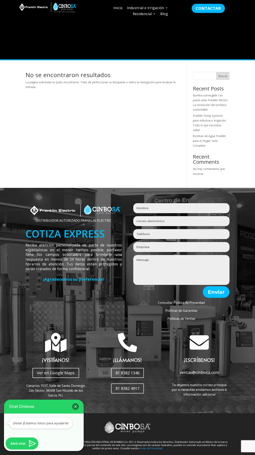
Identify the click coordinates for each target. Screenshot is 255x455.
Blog (164, 14)
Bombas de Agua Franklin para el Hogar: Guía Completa (209, 140)
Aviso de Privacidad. (151, 448)
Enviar (216, 292)
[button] (75, 406)
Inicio (118, 8)
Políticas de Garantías (181, 310)
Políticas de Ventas (181, 318)
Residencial (142, 14)
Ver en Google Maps (56, 373)
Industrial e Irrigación (145, 8)
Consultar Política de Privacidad (181, 302)
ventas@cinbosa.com (199, 372)
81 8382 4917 (127, 388)
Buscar (222, 76)
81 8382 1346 (127, 373)
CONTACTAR (208, 8)
